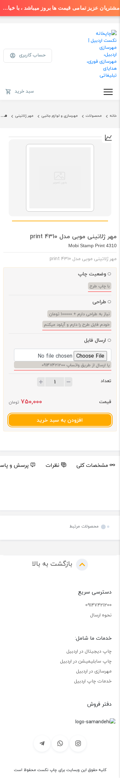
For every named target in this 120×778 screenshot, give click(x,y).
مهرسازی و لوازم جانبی (59, 115)
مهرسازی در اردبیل (94, 671)
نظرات (52, 465)
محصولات (94, 115)
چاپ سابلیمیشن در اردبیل (86, 661)
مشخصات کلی (92, 465)
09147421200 (98, 605)
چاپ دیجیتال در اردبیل (89, 651)
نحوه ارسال (101, 615)
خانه (113, 115)
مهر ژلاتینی (24, 115)
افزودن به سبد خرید (60, 420)
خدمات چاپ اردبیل (93, 681)
